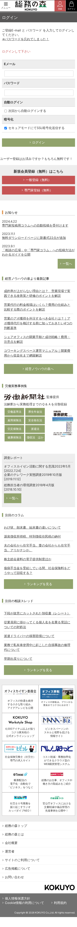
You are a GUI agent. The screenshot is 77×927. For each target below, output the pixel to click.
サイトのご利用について (22, 860)
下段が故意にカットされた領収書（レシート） (37, 613)
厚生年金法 (35, 411)
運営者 (9, 851)
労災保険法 (14, 428)
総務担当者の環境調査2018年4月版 (29, 485)
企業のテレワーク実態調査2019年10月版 (33, 475)
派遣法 (35, 428)
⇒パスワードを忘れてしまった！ (25, 39)
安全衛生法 (35, 420)
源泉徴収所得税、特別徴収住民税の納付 (32, 536)
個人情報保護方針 (17, 898)
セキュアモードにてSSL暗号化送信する (36, 128)
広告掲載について (17, 868)
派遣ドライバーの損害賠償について (29, 636)
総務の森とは (14, 834)
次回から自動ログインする (26, 111)
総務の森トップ (16, 826)
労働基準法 (14, 411)
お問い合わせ (14, 877)
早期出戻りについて (18, 659)
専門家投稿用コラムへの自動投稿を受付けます (35, 225)
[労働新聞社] (24, 397)
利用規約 (60, 903)
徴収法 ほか (35, 437)
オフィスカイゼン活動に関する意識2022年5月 (37, 466)
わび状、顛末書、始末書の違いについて (32, 527)
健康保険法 (14, 437)
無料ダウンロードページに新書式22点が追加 (34, 238)
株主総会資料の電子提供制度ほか (27, 559)
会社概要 (11, 843)
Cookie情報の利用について (24, 903)
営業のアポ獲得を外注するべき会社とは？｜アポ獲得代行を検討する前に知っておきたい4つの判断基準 (38, 323)
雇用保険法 (14, 420)
